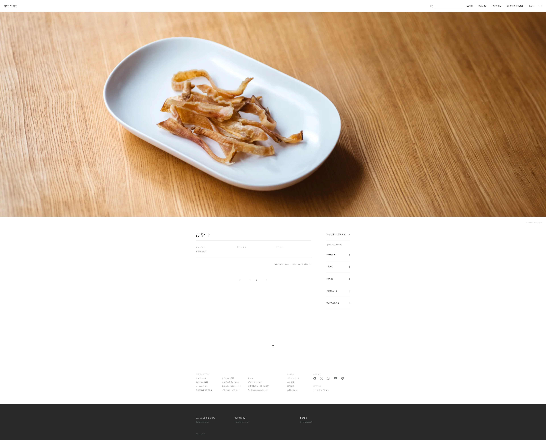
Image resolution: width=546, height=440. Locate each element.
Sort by (296, 264)
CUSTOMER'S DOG (204, 390)
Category (331, 255)
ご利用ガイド (332, 291)
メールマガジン (202, 386)
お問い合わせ (292, 390)
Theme (329, 267)
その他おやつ (201, 252)
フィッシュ (242, 247)
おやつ (539, 222)
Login (470, 6)
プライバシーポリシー (230, 390)
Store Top (531, 222)
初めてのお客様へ (334, 303)
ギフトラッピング (255, 382)
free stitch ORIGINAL (336, 234)
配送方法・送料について (231, 386)
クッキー (280, 247)
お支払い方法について (230, 382)
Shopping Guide (515, 6)
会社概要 (290, 382)
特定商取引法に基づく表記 (258, 386)
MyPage (482, 6)
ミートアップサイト (321, 390)
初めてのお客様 (202, 382)
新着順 (305, 264)
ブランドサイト (293, 378)
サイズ (250, 378)
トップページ (201, 378)
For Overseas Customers (258, 390)
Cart (531, 6)
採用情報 (290, 386)
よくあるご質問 (228, 378)
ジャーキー (200, 247)
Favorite (496, 6)
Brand (329, 279)
